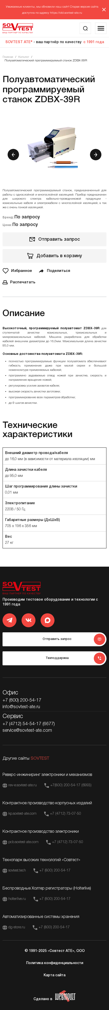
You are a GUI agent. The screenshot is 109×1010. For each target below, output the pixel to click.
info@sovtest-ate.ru (21, 707)
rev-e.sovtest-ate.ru (22, 785)
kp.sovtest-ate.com (22, 813)
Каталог (23, 57)
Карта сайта (54, 975)
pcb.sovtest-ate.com (23, 842)
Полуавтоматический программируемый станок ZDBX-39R (46, 60)
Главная (8, 57)
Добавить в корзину (59, 256)
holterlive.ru (17, 899)
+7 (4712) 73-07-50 (65, 813)
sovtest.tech (17, 870)
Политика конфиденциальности (54, 963)
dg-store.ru (16, 927)
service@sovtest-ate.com (27, 730)
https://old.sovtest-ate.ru (66, 12)
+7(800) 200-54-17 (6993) (71, 785)
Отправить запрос (59, 239)
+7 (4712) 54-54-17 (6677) (29, 724)
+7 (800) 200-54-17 (22, 700)
